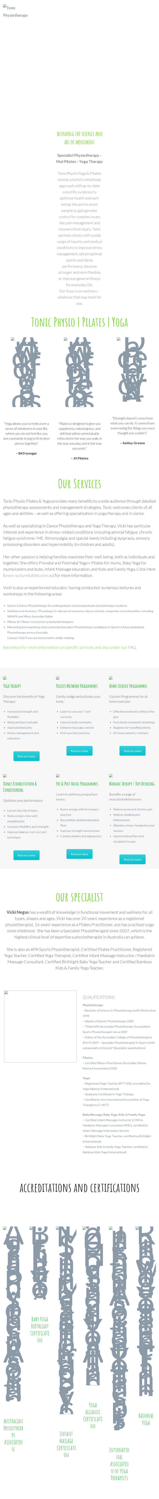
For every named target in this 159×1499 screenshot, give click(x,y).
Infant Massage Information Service (106, 1130)
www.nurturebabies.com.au (28, 575)
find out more (26, 756)
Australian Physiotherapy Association (125, 1026)
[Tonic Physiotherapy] (22, 11)
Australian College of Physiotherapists (127, 1037)
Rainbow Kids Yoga (95, 1152)
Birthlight (145, 1136)
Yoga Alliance (91, 1089)
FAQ (132, 647)
